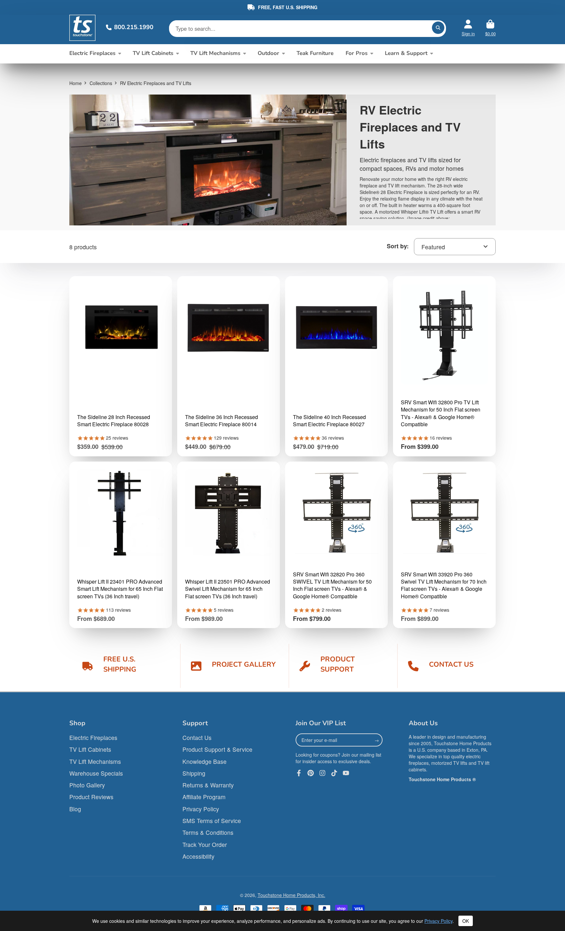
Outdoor (268, 53)
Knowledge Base (204, 761)
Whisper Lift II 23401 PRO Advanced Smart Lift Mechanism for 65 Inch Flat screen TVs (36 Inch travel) (120, 589)
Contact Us (197, 737)
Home (75, 83)
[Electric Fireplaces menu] (119, 53)
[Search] (438, 28)
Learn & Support (406, 53)
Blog (75, 809)
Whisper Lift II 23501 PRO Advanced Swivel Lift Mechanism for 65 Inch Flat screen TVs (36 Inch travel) (227, 589)
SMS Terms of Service (211, 821)
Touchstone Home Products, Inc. (291, 895)
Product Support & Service (217, 749)
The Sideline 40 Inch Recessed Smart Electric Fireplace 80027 (329, 420)
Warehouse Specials (96, 773)
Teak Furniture (315, 53)
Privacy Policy (200, 809)
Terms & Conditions (207, 832)
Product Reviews (91, 797)
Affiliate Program (204, 797)
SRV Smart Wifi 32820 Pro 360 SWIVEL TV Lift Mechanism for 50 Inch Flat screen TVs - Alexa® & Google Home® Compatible (332, 585)
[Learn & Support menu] (431, 53)
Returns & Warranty (208, 785)
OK (465, 921)
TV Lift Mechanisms (215, 53)
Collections (101, 83)
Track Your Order (204, 844)
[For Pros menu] (372, 53)
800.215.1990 (133, 27)
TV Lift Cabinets (153, 53)
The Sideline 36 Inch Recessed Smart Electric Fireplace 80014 (221, 420)
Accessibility (198, 856)
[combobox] (455, 246)
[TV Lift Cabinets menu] (177, 53)
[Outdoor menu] (283, 53)
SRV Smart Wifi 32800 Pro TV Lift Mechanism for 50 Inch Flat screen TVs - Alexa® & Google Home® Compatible (440, 413)
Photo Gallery (87, 785)
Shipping (193, 773)
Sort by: (398, 246)
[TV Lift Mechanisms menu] (244, 53)
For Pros (357, 53)
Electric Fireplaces (92, 53)
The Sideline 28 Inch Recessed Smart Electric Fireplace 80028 (113, 420)
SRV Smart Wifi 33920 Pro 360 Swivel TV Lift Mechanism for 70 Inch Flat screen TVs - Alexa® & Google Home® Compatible (444, 585)
